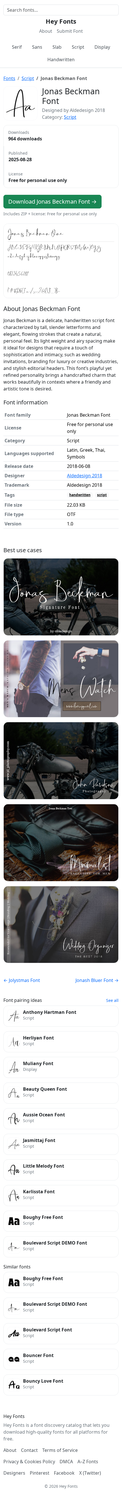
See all (112, 1000)
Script (78, 47)
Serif (17, 47)
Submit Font (70, 31)
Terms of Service (60, 1450)
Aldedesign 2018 (84, 475)
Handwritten (61, 59)
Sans (37, 47)
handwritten (80, 494)
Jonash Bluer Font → (97, 980)
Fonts (9, 78)
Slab (57, 47)
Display (102, 47)
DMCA (66, 1461)
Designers (14, 1473)
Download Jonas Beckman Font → (52, 201)
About (45, 31)
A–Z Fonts (87, 1461)
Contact (29, 1450)
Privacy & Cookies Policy (29, 1461)
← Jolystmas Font (21, 980)
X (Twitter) (90, 1473)
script (102, 494)
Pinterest (39, 1473)
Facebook (64, 1473)
